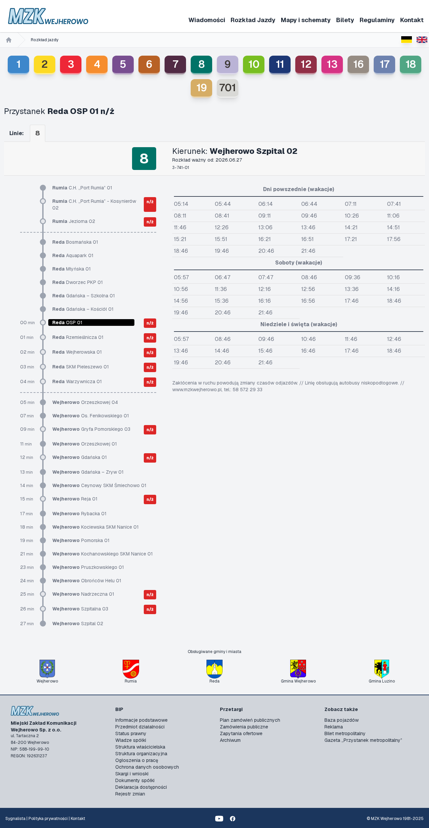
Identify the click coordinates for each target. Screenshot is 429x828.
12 (306, 64)
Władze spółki (130, 740)
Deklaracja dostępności (141, 787)
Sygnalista (15, 818)
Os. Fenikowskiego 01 (90, 416)
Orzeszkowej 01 (84, 444)
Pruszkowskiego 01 (88, 567)
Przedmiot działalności (140, 727)
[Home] (8, 40)
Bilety (345, 20)
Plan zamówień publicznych (250, 720)
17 (384, 64)
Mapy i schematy (306, 20)
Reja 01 (75, 499)
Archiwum (230, 740)
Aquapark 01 (73, 255)
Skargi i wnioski (131, 774)
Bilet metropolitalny (345, 733)
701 (227, 87)
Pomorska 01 (81, 540)
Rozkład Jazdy (253, 20)
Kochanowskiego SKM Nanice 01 (102, 554)
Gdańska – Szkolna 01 (83, 296)
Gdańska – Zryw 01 (88, 472)
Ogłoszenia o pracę (136, 760)
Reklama (333, 727)
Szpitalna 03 (80, 609)
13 (332, 64)
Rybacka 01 (79, 514)
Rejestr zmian (130, 794)
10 (253, 64)
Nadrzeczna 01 (83, 594)
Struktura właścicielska (140, 747)
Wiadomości (206, 20)
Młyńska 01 (71, 269)
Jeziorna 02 (73, 221)
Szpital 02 (77, 623)
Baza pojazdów (341, 720)
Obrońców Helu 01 (86, 581)
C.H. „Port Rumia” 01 (82, 188)
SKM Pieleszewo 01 (80, 367)
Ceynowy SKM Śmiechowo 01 (99, 485)
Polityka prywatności (48, 818)
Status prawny (130, 733)
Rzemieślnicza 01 (78, 337)
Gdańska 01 (79, 457)
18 (411, 64)
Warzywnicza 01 (77, 381)
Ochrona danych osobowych (147, 767)
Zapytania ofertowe (241, 733)
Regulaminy (377, 20)
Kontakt (412, 20)
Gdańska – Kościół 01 (83, 309)
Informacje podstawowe (141, 720)
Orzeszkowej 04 (85, 402)
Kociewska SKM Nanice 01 (95, 527)
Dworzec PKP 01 (77, 282)
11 (280, 64)
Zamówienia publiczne (244, 727)
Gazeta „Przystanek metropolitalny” (363, 740)
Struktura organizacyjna (141, 754)
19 (201, 87)
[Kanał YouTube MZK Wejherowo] (219, 819)
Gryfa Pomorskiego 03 (91, 429)
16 (358, 64)
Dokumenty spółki (135, 780)
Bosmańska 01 (75, 242)
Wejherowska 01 (77, 352)
